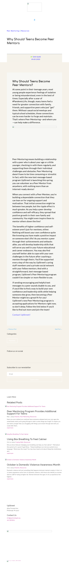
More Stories (34, 488)
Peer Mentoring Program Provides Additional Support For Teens (31, 412)
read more (10, 428)
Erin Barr (37, 57)
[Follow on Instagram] (12, 357)
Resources (25, 31)
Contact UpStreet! (21, 314)
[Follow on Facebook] (8, 357)
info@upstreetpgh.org (13, 518)
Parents (12, 341)
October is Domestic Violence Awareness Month (33, 464)
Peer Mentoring (13, 31)
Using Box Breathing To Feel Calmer (27, 439)
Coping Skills (19, 442)
